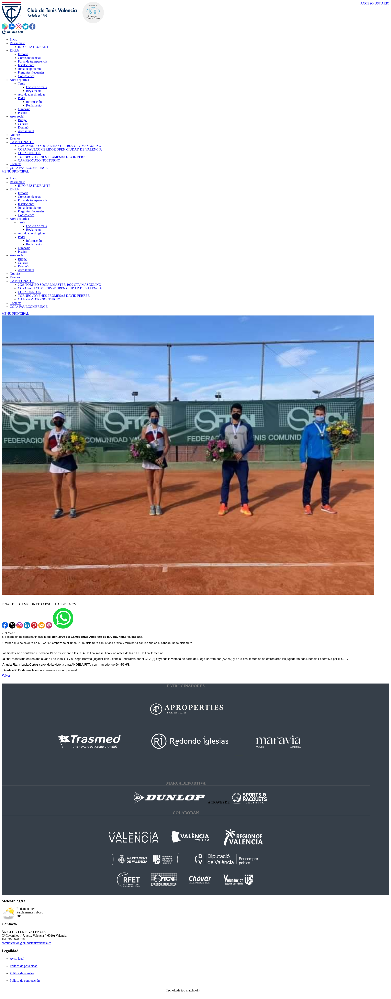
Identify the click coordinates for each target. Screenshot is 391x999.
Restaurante (17, 182)
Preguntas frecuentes (31, 211)
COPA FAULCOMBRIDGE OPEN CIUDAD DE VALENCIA (60, 288)
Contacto (15, 303)
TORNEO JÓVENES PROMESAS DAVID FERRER (54, 295)
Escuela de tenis (36, 226)
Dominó (23, 266)
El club (14, 189)
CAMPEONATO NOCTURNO (39, 299)
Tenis (21, 222)
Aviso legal (17, 958)
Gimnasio (24, 248)
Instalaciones (26, 204)
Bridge (22, 259)
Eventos (15, 277)
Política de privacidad (23, 966)
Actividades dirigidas (31, 233)
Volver (6, 675)
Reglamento (34, 229)
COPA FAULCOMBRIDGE (29, 306)
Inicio (13, 178)
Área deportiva (19, 218)
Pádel (21, 237)
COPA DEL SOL (29, 292)
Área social (17, 255)
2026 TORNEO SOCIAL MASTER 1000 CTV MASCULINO (59, 284)
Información (34, 240)
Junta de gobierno (29, 207)
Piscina (22, 251)
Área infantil (26, 270)
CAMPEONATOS (22, 281)
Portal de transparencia (32, 200)
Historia (23, 193)
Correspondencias (29, 196)
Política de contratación (25, 980)
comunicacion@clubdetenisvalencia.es (26, 943)
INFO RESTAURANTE (34, 185)
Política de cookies (22, 973)
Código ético (26, 215)
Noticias (15, 273)
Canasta (23, 262)
